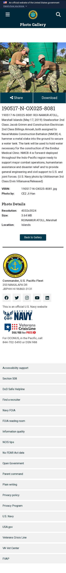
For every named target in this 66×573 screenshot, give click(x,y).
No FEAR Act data (13, 452)
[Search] (58, 14)
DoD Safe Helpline (14, 389)
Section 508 (10, 378)
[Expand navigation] (7, 14)
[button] (15, 6)
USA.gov (8, 527)
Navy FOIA (9, 410)
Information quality (14, 431)
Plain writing (10, 484)
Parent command (13, 474)
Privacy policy (11, 495)
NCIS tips (8, 442)
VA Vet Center (11, 548)
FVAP (6, 558)
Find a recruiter (11, 399)
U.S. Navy (8, 516)
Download (49, 98)
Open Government (13, 463)
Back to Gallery (33, 237)
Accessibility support (15, 368)
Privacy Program (13, 505)
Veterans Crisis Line (15, 537)
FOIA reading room (14, 421)
